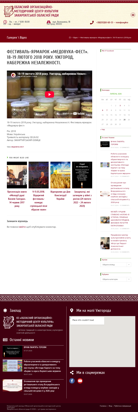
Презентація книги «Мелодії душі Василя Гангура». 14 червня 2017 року (17, 198)
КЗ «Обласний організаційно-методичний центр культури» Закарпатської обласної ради (35, 321)
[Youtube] (80, 381)
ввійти (22, 226)
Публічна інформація (122, 406)
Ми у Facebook (108, 51)
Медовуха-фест (17, 147)
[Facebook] (72, 381)
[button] (133, 14)
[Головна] (70, 37)
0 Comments (124, 147)
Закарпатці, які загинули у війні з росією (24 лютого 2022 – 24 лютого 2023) (82, 198)
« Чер (102, 129)
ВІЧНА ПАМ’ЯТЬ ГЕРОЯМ (35, 347)
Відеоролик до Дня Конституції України (60, 195)
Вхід (110, 406)
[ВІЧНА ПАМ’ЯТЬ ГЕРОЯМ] (105, 144)
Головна (103, 406)
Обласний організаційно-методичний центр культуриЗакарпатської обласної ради (36, 11)
